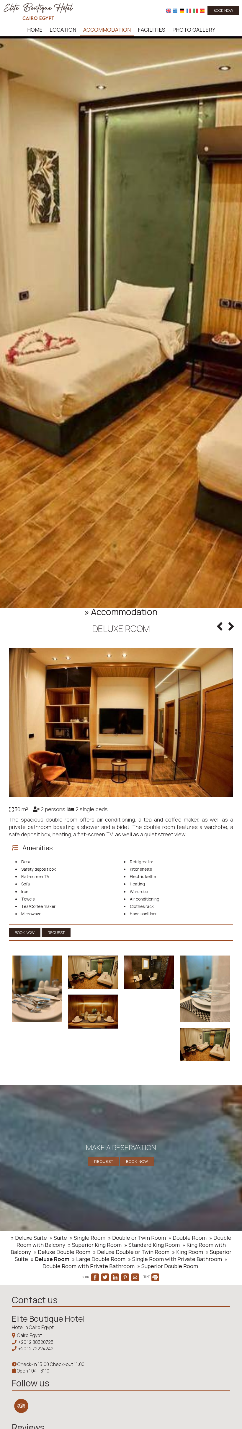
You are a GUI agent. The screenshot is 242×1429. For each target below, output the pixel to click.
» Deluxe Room (50, 1259)
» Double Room (188, 1237)
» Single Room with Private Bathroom (175, 1259)
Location (63, 29)
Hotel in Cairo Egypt (33, 1327)
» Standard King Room (152, 1244)
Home (34, 29)
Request (103, 1161)
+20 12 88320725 (35, 1342)
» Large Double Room (98, 1259)
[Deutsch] (182, 10)
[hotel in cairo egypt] (38, 11)
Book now (223, 10)
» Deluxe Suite (29, 1237)
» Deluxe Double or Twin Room (131, 1251)
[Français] (189, 10)
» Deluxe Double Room (62, 1251)
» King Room (187, 1251)
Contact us (35, 1300)
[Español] (202, 10)
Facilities (151, 29)
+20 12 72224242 (35, 1348)
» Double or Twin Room (137, 1237)
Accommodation (107, 29)
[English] (168, 10)
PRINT (147, 1277)
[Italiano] (195, 10)
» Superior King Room (95, 1244)
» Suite (58, 1237)
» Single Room (87, 1237)
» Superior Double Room (167, 1266)
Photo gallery (193, 29)
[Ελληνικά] (175, 10)
